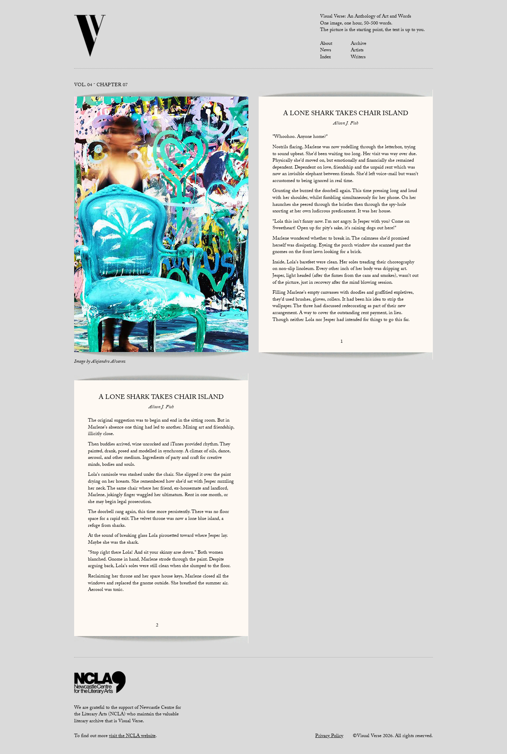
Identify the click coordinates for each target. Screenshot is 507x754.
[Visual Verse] (90, 36)
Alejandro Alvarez (108, 362)
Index (325, 57)
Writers (358, 57)
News (325, 51)
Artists (357, 51)
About (326, 44)
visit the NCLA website (132, 736)
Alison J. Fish (345, 124)
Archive (358, 44)
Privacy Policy (329, 736)
